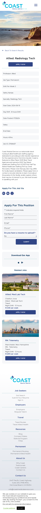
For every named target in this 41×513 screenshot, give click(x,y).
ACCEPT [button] (21, 508)
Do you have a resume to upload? (20, 233)
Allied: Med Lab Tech (15, 294)
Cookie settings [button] (9, 508)
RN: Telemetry (12, 340)
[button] (35, 5)
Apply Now (20, 312)
